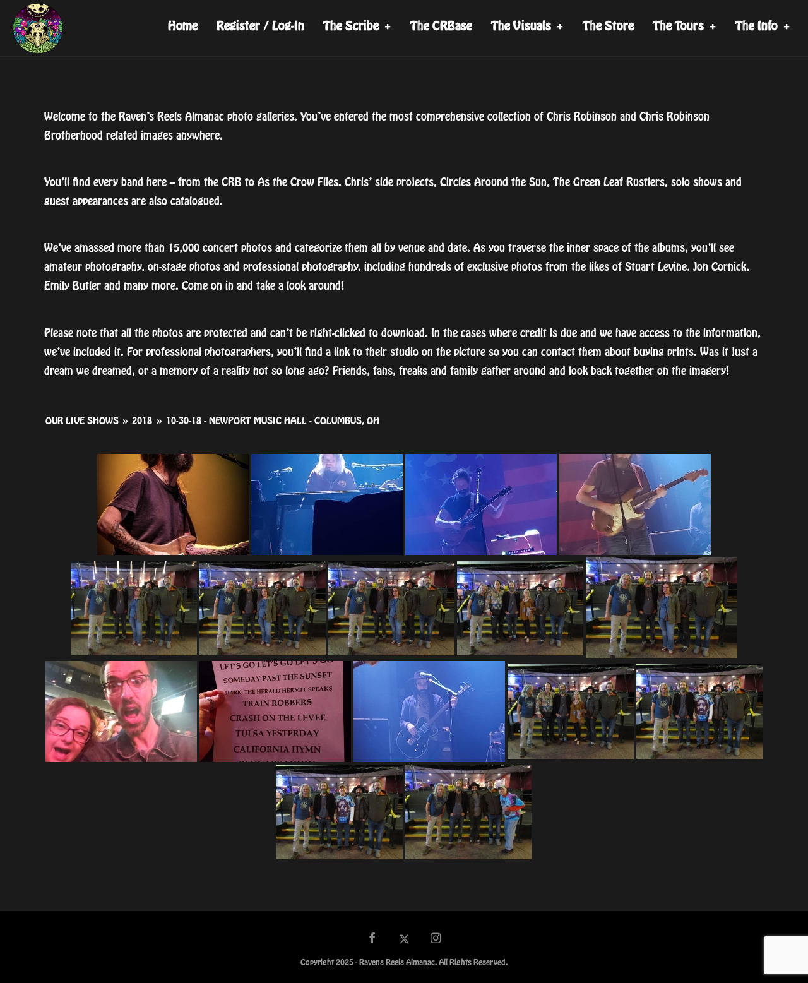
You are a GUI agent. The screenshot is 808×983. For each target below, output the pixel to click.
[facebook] (372, 939)
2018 (142, 421)
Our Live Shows (82, 421)
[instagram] (436, 939)
